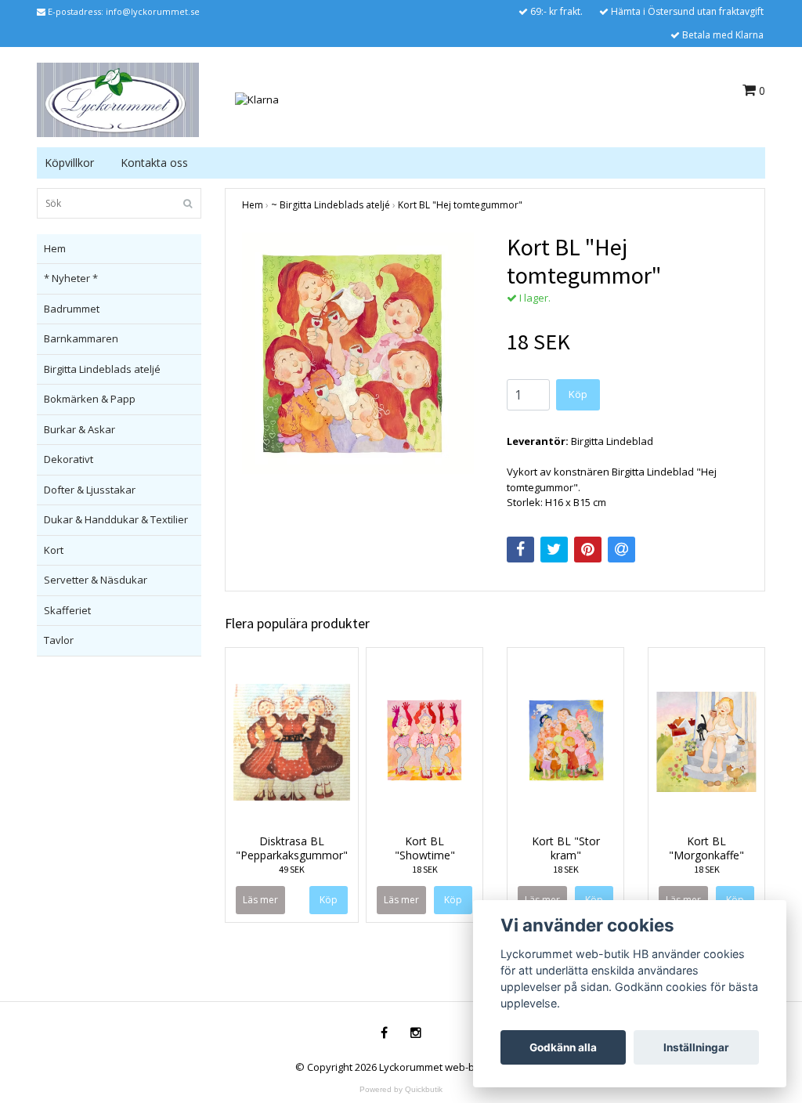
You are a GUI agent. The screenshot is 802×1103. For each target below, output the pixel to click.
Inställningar (696, 1047)
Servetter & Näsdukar (95, 580)
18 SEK (425, 869)
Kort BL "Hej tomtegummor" (460, 205)
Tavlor (59, 640)
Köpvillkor (69, 162)
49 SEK (292, 869)
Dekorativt (68, 459)
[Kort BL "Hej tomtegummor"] (362, 353)
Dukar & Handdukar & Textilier (116, 519)
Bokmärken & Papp (89, 399)
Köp (578, 394)
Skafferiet (67, 610)
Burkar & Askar (79, 429)
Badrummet (71, 309)
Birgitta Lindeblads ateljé (102, 369)
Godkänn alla (563, 1047)
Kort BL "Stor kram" (566, 848)
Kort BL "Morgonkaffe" (706, 848)
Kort (53, 550)
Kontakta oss (154, 162)
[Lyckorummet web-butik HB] (118, 99)
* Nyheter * (71, 278)
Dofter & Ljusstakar (89, 490)
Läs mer (260, 899)
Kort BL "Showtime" (425, 848)
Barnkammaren (81, 338)
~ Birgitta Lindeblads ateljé (330, 205)
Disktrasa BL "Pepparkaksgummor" (292, 848)
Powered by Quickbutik (401, 1089)
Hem (55, 248)
